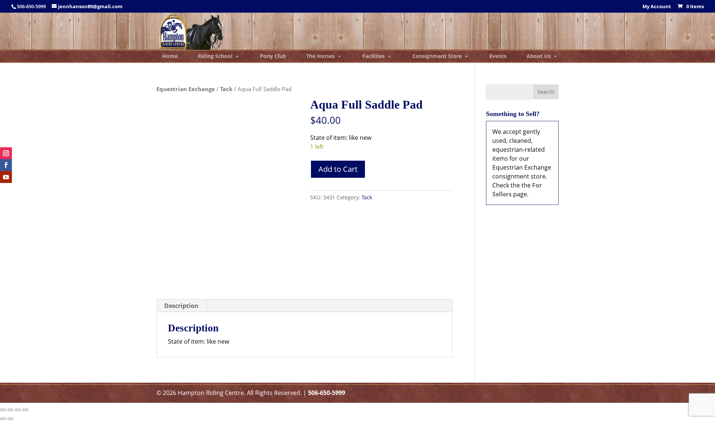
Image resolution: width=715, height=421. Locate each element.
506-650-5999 (326, 393)
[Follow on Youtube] (6, 177)
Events (497, 57)
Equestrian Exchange (185, 89)
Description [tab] (181, 306)
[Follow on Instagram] (6, 153)
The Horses (320, 57)
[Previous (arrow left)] (3, 419)
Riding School (215, 57)
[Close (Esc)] (25, 410)
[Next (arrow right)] (10, 419)
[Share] (18, 410)
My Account (656, 7)
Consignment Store (437, 57)
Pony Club (273, 57)
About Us (539, 57)
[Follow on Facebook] (6, 165)
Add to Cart (338, 169)
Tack (226, 89)
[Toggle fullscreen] (10, 410)
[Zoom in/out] (3, 410)
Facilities (373, 57)
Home (170, 57)
